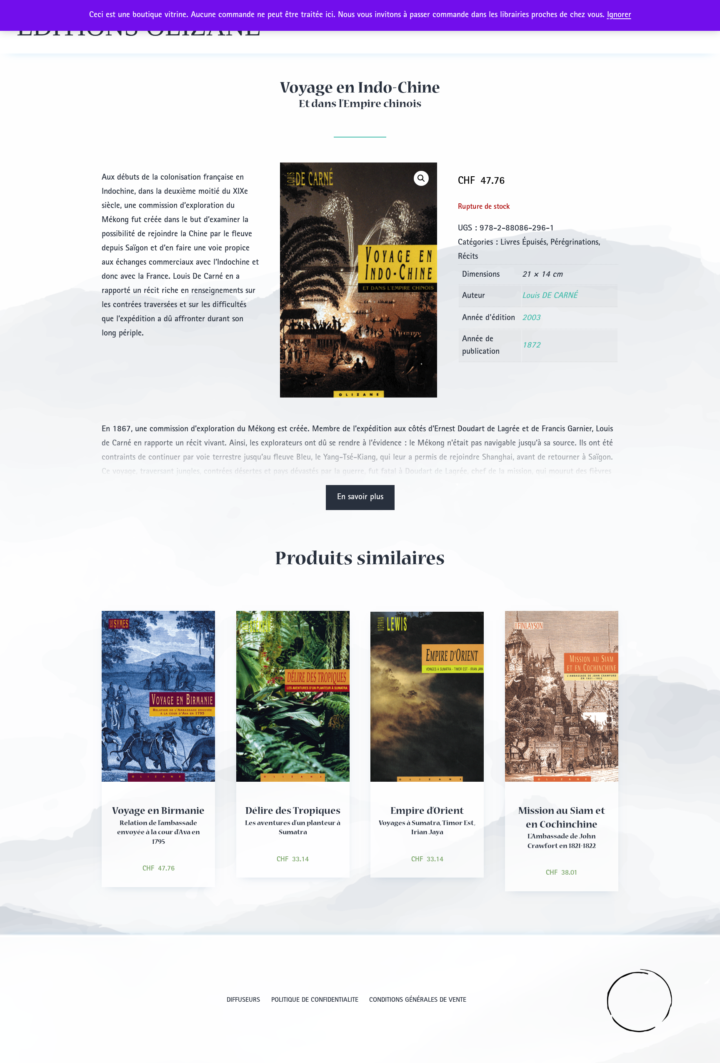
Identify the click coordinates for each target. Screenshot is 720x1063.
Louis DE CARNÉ (549, 296)
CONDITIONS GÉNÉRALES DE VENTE (417, 1000)
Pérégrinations (574, 243)
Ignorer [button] (619, 15)
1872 (531, 346)
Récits (468, 257)
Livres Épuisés (523, 243)
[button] (421, 178)
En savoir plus (360, 497)
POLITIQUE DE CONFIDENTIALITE (314, 1000)
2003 (531, 318)
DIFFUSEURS (243, 1000)
